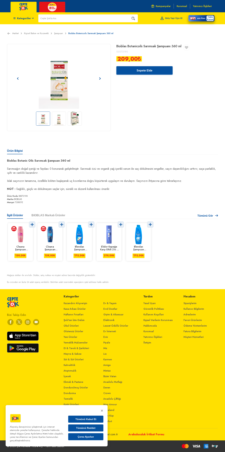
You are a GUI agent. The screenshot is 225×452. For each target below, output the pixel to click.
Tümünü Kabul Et (85, 419)
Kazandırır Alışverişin (75, 303)
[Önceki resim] (17, 78)
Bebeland (108, 410)
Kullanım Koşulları (153, 314)
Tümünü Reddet (85, 428)
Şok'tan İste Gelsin (74, 320)
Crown (107, 393)
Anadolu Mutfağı (112, 382)
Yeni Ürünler (70, 337)
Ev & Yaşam (110, 303)
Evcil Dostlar (110, 309)
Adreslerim (190, 314)
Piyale (106, 342)
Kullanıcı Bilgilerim (194, 309)
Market (15, 33)
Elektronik (108, 320)
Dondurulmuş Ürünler (76, 387)
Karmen (107, 359)
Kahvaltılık (69, 365)
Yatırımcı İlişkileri (152, 337)
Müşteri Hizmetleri (194, 337)
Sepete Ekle (144, 70)
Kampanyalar (163, 6)
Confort (107, 421)
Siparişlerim (190, 303)
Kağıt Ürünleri (71, 404)
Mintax (107, 370)
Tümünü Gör (205, 215)
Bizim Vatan (109, 376)
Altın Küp (108, 415)
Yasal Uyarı (149, 303)
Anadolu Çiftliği (112, 399)
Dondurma (70, 393)
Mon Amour (110, 404)
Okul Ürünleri (71, 325)
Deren (106, 387)
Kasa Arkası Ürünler (75, 309)
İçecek (67, 376)
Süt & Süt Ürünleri (73, 359)
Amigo (107, 365)
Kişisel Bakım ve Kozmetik (36, 33)
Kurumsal (148, 331)
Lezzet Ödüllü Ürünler (115, 325)
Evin (105, 337)
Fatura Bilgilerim (192, 331)
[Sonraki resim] (100, 78)
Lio (105, 354)
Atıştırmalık (70, 370)
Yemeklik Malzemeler (76, 342)
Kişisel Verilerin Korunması (158, 320)
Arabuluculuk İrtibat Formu (146, 434)
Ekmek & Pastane (73, 382)
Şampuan (58, 33)
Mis (105, 348)
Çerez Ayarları (86, 436)
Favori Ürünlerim (193, 320)
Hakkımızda (150, 325)
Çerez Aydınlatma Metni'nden (39, 433)
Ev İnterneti (109, 331)
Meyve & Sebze (72, 354)
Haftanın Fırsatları (73, 314)
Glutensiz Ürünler (73, 331)
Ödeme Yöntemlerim (195, 325)
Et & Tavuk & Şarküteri (76, 348)
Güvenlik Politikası (153, 309)
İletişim (147, 342)
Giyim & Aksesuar (113, 314)
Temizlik (68, 399)
